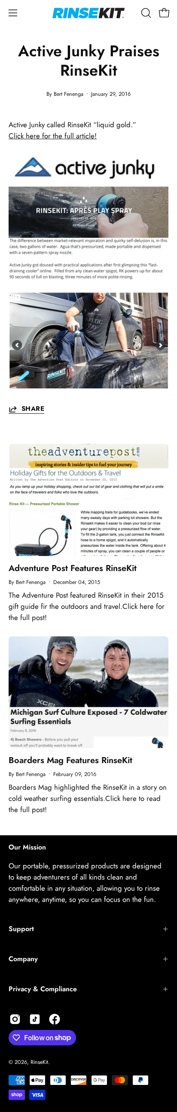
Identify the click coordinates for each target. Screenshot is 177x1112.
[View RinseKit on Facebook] (54, 1019)
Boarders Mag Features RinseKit (70, 760)
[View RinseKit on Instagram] (15, 1019)
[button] (145, 13)
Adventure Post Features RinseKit (73, 568)
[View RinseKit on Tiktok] (34, 1019)
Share (32, 409)
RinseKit (39, 1062)
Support (21, 929)
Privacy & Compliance (43, 989)
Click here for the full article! (53, 136)
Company (23, 959)
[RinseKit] (88, 13)
